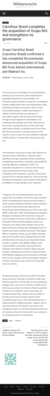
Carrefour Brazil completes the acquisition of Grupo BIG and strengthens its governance (25, 32)
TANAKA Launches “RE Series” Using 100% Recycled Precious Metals (13, 332)
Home (4, 19)
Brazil (10, 320)
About (6, 387)
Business (11, 19)
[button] (4, 13)
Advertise (21, 389)
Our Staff (33, 387)
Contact (18, 387)
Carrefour (18, 320)
